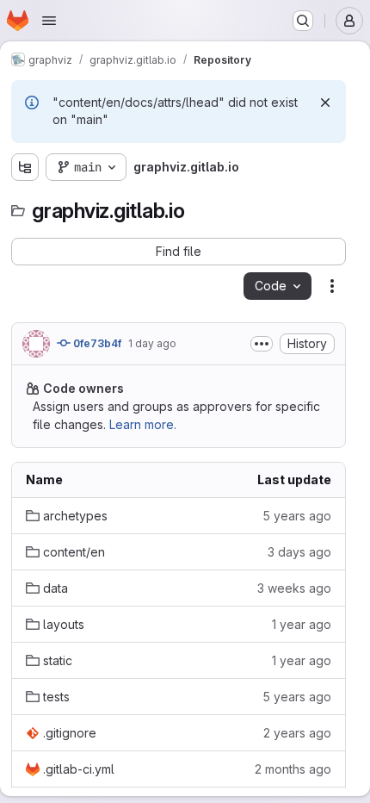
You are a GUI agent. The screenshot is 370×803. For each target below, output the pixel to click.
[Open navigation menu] (49, 20)
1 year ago (301, 624)
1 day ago (152, 343)
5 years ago (296, 515)
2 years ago (297, 732)
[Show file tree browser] (25, 167)
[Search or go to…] (303, 20)
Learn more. (142, 424)
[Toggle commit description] (261, 344)
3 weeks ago (294, 588)
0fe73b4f (96, 343)
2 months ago (293, 769)
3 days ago (299, 552)
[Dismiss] (325, 102)
